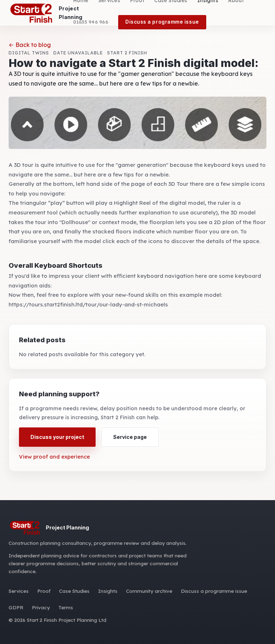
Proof (43, 591)
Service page (130, 437)
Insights (107, 591)
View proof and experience (54, 456)
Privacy (41, 607)
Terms (65, 607)
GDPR (16, 607)
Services (19, 591)
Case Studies (74, 591)
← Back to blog (30, 44)
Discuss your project (57, 437)
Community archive (149, 591)
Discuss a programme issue (162, 22)
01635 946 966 (90, 22)
